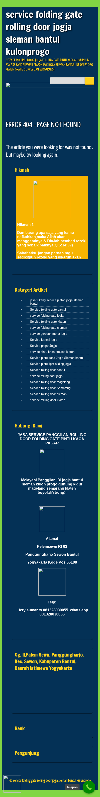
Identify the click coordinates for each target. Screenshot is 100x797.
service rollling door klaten (47, 400)
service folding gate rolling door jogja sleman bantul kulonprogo (44, 33)
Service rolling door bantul (47, 370)
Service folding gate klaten (48, 321)
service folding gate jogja (46, 315)
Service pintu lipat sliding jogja (50, 364)
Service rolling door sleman (48, 394)
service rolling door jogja (46, 376)
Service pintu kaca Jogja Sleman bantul (56, 358)
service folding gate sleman (48, 327)
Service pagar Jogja (43, 345)
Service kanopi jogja (43, 339)
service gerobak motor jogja (48, 333)
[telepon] (89, 787)
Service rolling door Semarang (50, 388)
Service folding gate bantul (48, 309)
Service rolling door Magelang (50, 382)
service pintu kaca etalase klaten (52, 352)
